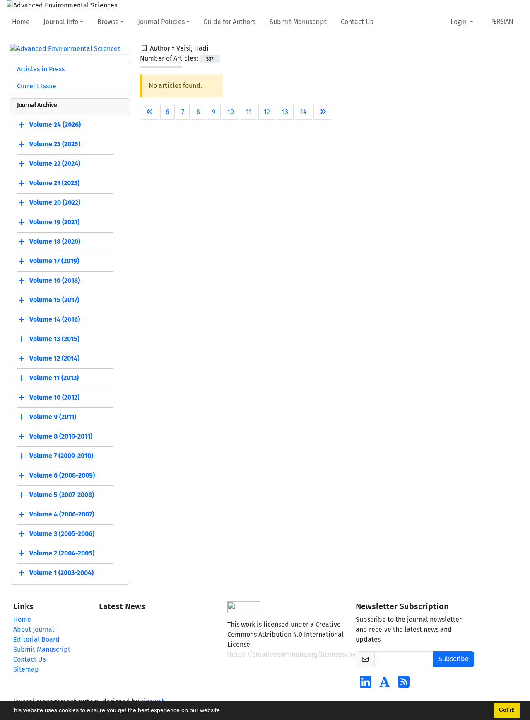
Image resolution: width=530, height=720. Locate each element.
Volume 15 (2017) (54, 300)
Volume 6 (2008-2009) (62, 476)
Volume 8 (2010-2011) (60, 437)
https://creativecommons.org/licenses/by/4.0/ (300, 654)
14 (303, 112)
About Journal (33, 629)
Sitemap (26, 669)
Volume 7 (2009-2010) (61, 456)
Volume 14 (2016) (54, 320)
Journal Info (60, 22)
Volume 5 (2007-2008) (61, 495)
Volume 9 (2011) (52, 417)
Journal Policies (161, 22)
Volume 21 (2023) (54, 183)
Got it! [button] (507, 710)
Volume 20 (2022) (54, 203)
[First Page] (149, 112)
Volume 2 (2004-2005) (61, 554)
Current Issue (36, 86)
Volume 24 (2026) (55, 125)
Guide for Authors (229, 22)
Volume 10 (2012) (54, 398)
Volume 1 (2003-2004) (61, 573)
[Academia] (384, 684)
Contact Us (357, 22)
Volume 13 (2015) (54, 339)
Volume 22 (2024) (54, 164)
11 (249, 112)
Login (459, 22)
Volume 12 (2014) (54, 359)
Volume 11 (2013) (54, 378)
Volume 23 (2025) (54, 144)
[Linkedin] (366, 684)
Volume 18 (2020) (54, 242)
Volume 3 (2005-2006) (61, 534)
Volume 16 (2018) (54, 281)
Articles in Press (41, 69)
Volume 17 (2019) (54, 261)
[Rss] (404, 684)
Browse (108, 22)
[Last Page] (322, 112)
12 (267, 112)
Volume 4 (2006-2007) (61, 515)
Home (21, 22)
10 (230, 112)
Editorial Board (36, 639)
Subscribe (453, 659)
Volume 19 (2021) (54, 222)
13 (285, 112)
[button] (224, 711)
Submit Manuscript (298, 22)
